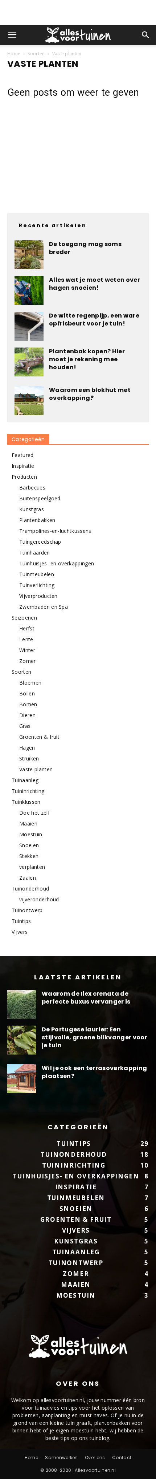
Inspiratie (23, 465)
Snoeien (29, 845)
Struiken (29, 758)
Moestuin (30, 834)
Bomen (28, 704)
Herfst (26, 628)
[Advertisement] (78, 13)
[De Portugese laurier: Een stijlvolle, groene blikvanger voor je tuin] (21, 1040)
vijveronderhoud (39, 899)
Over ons (95, 1457)
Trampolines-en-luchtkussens (55, 530)
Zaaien (27, 877)
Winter (27, 650)
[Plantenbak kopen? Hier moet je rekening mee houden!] (29, 362)
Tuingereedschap (40, 541)
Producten (24, 476)
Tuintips (21, 921)
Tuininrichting (28, 791)
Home (13, 54)
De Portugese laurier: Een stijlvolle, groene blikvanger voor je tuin (94, 1037)
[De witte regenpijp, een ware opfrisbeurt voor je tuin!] (29, 326)
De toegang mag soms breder (85, 248)
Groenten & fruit (39, 736)
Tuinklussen (26, 801)
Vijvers (20, 931)
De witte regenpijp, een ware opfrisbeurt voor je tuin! (94, 319)
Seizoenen (24, 617)
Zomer (27, 660)
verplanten (32, 866)
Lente (26, 639)
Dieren (27, 715)
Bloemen (30, 682)
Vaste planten (36, 769)
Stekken (28, 856)
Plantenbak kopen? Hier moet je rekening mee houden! (87, 359)
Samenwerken (61, 1457)
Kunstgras (31, 509)
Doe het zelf (34, 812)
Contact (121, 1457)
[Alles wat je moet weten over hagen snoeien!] (29, 290)
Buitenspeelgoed (40, 498)
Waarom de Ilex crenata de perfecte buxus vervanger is (86, 997)
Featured (23, 455)
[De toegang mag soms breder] (29, 254)
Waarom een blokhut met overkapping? (90, 394)
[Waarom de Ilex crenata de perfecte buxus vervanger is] (21, 1004)
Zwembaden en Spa (43, 606)
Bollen (27, 693)
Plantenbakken (37, 520)
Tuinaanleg (25, 780)
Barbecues (32, 487)
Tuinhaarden (34, 552)
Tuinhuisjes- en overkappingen (56, 563)
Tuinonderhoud (30, 888)
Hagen (27, 747)
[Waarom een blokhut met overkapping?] (29, 400)
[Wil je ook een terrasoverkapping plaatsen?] (21, 1078)
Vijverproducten (38, 595)
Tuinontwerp (27, 910)
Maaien (28, 823)
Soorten (36, 54)
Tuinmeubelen (36, 574)
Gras (24, 726)
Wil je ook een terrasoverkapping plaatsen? (94, 1072)
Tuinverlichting (37, 585)
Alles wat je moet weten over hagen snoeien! (94, 284)
